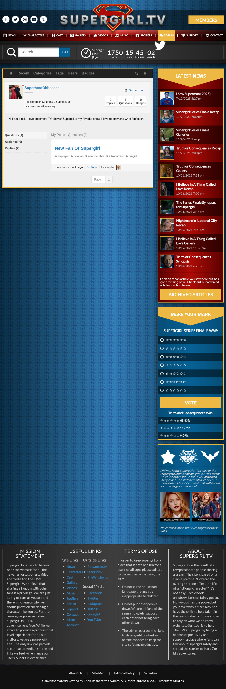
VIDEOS (103, 35)
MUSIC (124, 35)
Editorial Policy (124, 673)
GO (65, 52)
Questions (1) (14, 135)
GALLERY (80, 35)
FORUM (169, 35)
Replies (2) (12, 148)
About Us (75, 673)
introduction (116, 156)
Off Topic (92, 167)
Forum (71, 604)
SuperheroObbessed (42, 88)
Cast (70, 577)
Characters (75, 572)
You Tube (94, 619)
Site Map (98, 673)
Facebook (94, 593)
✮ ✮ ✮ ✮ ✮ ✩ (176, 348)
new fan (78, 156)
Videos (72, 588)
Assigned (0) (13, 141)
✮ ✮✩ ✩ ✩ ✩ (176, 382)
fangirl (132, 156)
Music (71, 593)
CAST (59, 35)
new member (95, 156)
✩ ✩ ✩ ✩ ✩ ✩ (176, 390)
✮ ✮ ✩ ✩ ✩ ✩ (176, 373)
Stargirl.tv (94, 572)
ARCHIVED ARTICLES (191, 294)
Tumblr (92, 609)
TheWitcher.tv (98, 577)
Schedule (150, 673)
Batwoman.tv (97, 567)
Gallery (72, 582)
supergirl (63, 156)
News (71, 567)
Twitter (92, 598)
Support (72, 609)
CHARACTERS (36, 35)
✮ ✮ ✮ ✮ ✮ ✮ (176, 340)
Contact (73, 614)
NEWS (11, 35)
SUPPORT (192, 35)
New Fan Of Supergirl (77, 148)
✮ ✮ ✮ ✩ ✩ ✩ (176, 365)
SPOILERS (146, 35)
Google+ (93, 614)
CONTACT (216, 35)
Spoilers (73, 598)
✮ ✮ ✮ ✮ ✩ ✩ (176, 356)
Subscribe (135, 90)
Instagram (94, 603)
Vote (191, 402)
